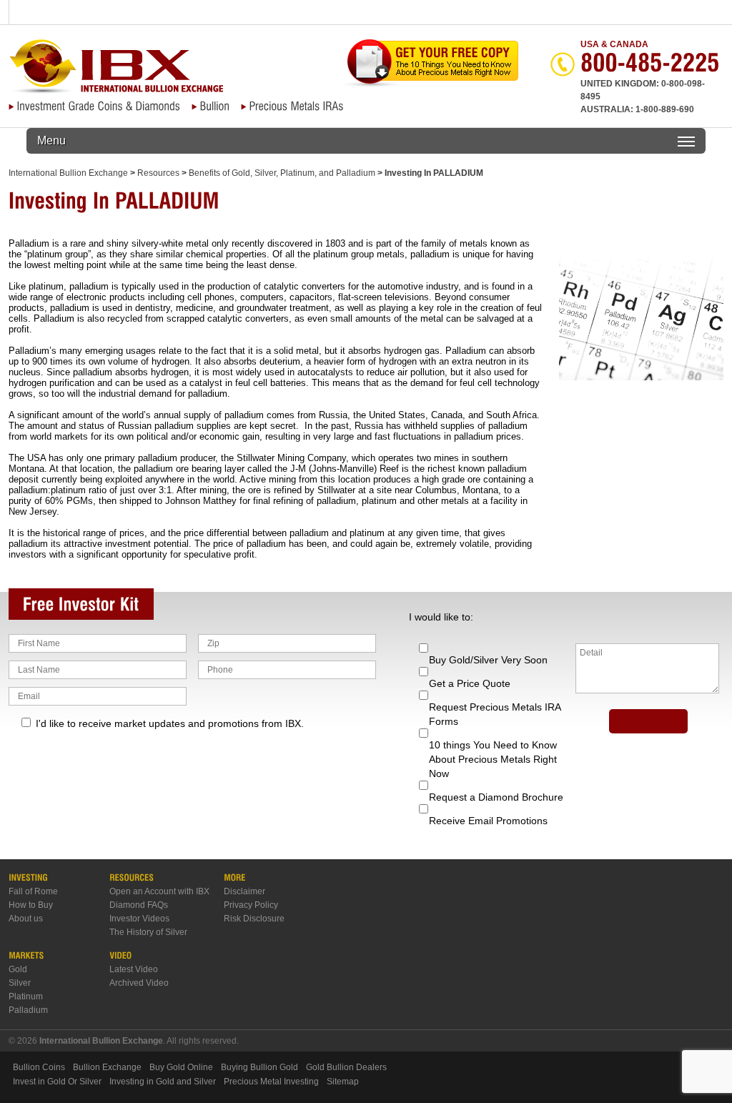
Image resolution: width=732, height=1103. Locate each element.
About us (26, 919)
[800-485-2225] (650, 68)
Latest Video (133, 969)
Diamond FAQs (138, 905)
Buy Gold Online (181, 1067)
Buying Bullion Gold (259, 1067)
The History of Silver (148, 932)
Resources (158, 173)
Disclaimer (244, 891)
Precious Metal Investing (271, 1082)
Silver (20, 983)
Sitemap (343, 1082)
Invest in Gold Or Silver (57, 1082)
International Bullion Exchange (68, 173)
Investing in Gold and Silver (162, 1082)
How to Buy (31, 905)
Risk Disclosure (254, 919)
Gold (18, 969)
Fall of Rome (33, 891)
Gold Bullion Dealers (346, 1067)
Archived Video (139, 983)
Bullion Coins (39, 1067)
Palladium (28, 1010)
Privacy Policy (251, 905)
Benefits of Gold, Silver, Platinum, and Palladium (282, 173)
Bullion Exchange (107, 1067)
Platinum (26, 996)
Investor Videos (139, 919)
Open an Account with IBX (159, 891)
